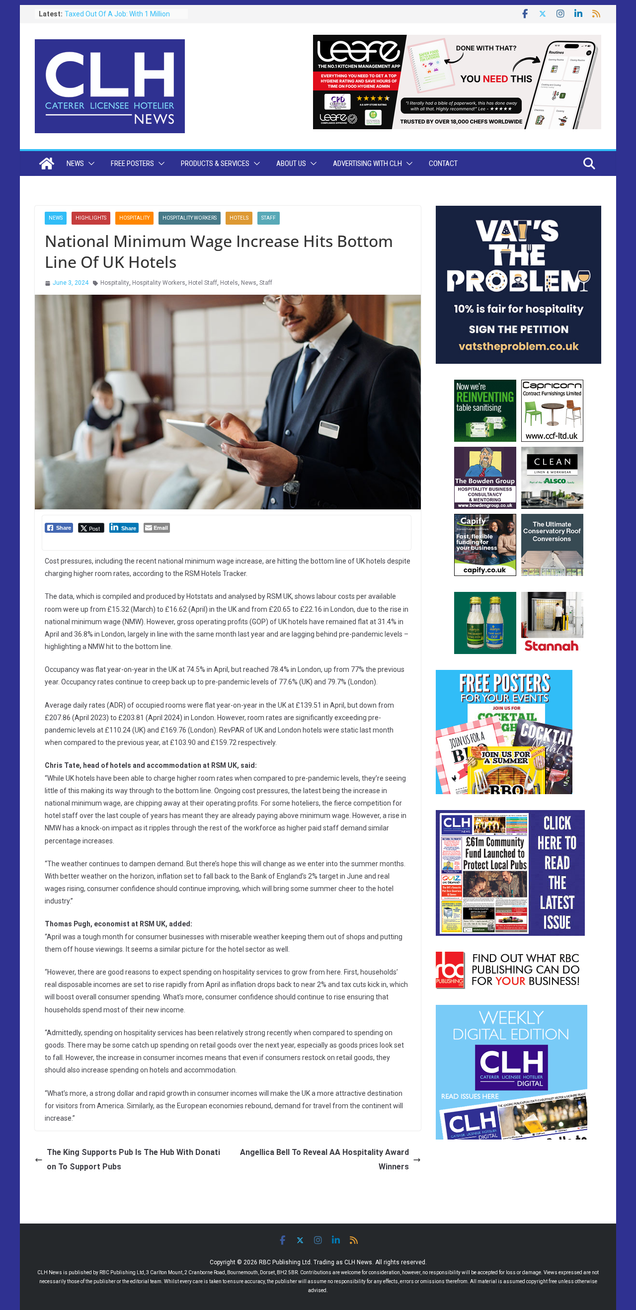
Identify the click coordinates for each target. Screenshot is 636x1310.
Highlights (91, 218)
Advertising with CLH (367, 163)
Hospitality (134, 218)
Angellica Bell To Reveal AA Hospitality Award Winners (324, 1159)
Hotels (239, 218)
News (75, 163)
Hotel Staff (202, 282)
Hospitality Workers (189, 218)
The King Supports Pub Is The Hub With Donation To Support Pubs (133, 1159)
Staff (268, 218)
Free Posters (132, 163)
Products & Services (215, 163)
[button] (89, 163)
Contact (443, 163)
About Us (291, 163)
